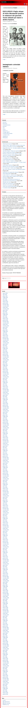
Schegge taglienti (6, 132)
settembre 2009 (6, 580)
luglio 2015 (5, 481)
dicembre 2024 (5, 321)
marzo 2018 (5, 436)
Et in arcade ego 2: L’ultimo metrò (9, 167)
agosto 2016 (5, 463)
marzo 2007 (5, 623)
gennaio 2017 (5, 456)
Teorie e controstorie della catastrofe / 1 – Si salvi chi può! (14, 162)
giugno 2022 (5, 364)
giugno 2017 (5, 449)
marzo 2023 (5, 351)
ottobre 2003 (5, 681)
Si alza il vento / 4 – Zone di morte (9, 175)
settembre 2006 (6, 631)
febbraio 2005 (5, 658)
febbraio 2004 (5, 675)
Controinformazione (6, 124)
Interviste (15, 21)
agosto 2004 (5, 667)
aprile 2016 (5, 468)
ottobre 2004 (5, 664)
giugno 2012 (5, 534)
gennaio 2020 (5, 405)
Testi (4, 127)
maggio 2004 (5, 671)
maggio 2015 (5, 484)
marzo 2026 (5, 300)
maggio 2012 (5, 535)
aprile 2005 (5, 655)
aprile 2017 (5, 451)
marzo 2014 (5, 504)
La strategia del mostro (7, 158)
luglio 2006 (5, 634)
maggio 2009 (5, 586)
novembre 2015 (6, 476)
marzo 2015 (5, 487)
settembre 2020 (6, 393)
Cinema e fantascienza (9, 152)
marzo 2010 (5, 572)
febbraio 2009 (5, 590)
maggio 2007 (5, 620)
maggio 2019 (5, 416)
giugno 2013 (5, 517)
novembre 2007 (6, 612)
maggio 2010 (5, 569)
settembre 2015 (6, 478)
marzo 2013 (5, 521)
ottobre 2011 (5, 545)
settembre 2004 (6, 665)
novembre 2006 (6, 629)
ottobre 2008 (5, 596)
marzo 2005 (5, 657)
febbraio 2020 (5, 403)
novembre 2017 (6, 442)
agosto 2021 (5, 378)
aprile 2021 (5, 383)
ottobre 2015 (5, 477)
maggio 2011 (5, 552)
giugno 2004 (5, 670)
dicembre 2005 (5, 644)
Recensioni (15, 68)
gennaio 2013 (5, 524)
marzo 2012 (5, 538)
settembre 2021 (6, 376)
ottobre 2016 (5, 460)
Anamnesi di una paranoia (8, 184)
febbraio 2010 (5, 573)
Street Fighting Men (6, 173)
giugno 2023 (5, 347)
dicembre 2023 (5, 338)
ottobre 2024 (5, 324)
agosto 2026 (5, 293)
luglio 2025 (5, 311)
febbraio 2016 (5, 471)
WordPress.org (6, 704)
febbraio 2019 (5, 420)
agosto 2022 (5, 361)
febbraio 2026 (5, 301)
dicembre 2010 (5, 559)
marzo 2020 (5, 402)
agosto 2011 (5, 548)
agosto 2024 (5, 327)
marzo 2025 (5, 317)
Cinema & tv (5, 130)
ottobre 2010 (5, 562)
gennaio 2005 (5, 660)
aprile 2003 (5, 689)
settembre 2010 (6, 563)
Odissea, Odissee (6, 156)
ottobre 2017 (5, 443)
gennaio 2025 (5, 320)
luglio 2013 (5, 515)
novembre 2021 (6, 374)
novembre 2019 (6, 408)
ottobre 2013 (5, 511)
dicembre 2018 (5, 423)
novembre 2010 (6, 561)
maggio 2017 (5, 450)
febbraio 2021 (5, 386)
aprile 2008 (5, 604)
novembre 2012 (6, 527)
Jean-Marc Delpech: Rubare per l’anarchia (11, 150)
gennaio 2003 (5, 694)
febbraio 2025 (5, 318)
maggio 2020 (5, 399)
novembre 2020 (6, 391)
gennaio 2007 (5, 626)
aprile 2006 (5, 638)
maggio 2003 (5, 688)
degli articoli (6, 701)
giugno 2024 (5, 330)
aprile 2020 (5, 400)
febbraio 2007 (5, 624)
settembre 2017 (6, 444)
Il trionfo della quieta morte (8, 159)
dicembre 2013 (5, 508)
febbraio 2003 (5, 692)
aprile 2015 (5, 485)
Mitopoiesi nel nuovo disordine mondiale (10, 166)
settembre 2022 (6, 359)
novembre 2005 (6, 646)
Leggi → (4, 59)
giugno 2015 (5, 483)
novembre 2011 (6, 544)
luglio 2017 (5, 447)
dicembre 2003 (5, 678)
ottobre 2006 (5, 630)
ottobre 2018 (5, 426)
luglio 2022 (5, 362)
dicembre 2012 (5, 525)
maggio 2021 (5, 382)
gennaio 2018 (5, 439)
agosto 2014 (5, 497)
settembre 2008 (6, 597)
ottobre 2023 (5, 341)
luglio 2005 (5, 651)
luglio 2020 (5, 396)
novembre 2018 (6, 425)
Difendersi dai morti (6, 182)
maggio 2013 (5, 518)
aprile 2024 (5, 332)
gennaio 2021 (5, 388)
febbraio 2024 (5, 335)
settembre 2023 (6, 342)
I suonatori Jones (6, 134)
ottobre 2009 (5, 579)
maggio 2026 (5, 297)
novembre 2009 (6, 578)
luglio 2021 (5, 379)
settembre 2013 (6, 512)
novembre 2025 (6, 306)
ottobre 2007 (5, 613)
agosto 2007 (5, 616)
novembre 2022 (6, 357)
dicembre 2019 (5, 406)
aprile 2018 (5, 434)
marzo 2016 (5, 470)
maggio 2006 (5, 637)
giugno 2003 (5, 687)
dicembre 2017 (5, 440)
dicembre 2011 (5, 542)
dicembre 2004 (5, 661)
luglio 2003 (5, 685)
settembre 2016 (6, 461)
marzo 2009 (5, 589)
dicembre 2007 (5, 610)
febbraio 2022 (5, 369)
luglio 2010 (5, 566)
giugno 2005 (5, 653)
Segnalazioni (5, 136)
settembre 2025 (6, 308)
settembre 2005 (6, 648)
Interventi (4, 122)
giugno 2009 (5, 585)
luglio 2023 (5, 345)
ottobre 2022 (5, 358)
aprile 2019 (5, 417)
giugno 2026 (5, 296)
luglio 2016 (5, 464)
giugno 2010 (5, 568)
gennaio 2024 (5, 337)
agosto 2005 (5, 650)
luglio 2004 (5, 668)
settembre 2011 (6, 546)
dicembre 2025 (5, 304)
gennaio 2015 (5, 490)
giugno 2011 (5, 551)
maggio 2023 (5, 348)
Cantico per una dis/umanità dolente (10, 186)
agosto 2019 (5, 412)
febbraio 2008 (5, 607)
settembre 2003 (6, 682)
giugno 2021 (5, 381)
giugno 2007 (5, 619)
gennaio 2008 (5, 609)
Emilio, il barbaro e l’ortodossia (9, 160)
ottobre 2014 (5, 494)
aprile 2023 (5, 349)
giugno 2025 (5, 313)
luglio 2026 (5, 294)
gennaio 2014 (5, 507)
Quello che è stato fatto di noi (8, 183)
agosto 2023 (5, 344)
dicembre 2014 (5, 491)
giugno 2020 (5, 398)
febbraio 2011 (5, 556)
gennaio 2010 (5, 575)
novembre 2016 (6, 459)
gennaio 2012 (5, 541)
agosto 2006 (5, 633)
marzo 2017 (5, 453)
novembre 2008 (6, 595)
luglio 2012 (5, 532)
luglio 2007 (5, 617)
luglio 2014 (5, 498)
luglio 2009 (5, 583)
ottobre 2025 (5, 307)
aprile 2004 (5, 672)
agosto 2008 (5, 599)
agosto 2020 (5, 395)
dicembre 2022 (5, 355)
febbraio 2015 (5, 488)
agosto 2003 (5, 684)
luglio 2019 (5, 413)
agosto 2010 (5, 565)
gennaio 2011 (5, 558)
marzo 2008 (5, 606)
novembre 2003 (6, 680)
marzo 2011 (5, 555)
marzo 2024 (5, 334)
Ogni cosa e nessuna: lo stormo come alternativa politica (14, 169)
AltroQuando (5, 137)
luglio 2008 (5, 600)
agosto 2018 (5, 429)
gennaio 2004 (5, 677)
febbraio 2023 (5, 352)
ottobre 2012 (5, 528)
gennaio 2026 (5, 303)
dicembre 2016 (5, 457)
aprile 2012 (5, 536)
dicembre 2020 (5, 389)
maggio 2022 (5, 365)
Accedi (4, 700)
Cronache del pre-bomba (7, 133)
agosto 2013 (5, 514)
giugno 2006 (5, 636)
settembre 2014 (6, 495)
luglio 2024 (5, 328)
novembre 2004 (6, 663)
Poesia (4, 129)
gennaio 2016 (5, 473)
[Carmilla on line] (14, 2)
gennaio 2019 (5, 422)
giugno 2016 (5, 466)
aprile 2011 (5, 553)
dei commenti (6, 703)
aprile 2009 (5, 587)
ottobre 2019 (5, 409)
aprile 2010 (5, 570)
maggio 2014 (5, 501)
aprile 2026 (5, 298)
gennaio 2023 (5, 354)
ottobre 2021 (5, 375)
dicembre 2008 (5, 593)
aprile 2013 (5, 519)
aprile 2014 (5, 502)
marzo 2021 (5, 385)
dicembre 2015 (5, 474)
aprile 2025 (5, 315)
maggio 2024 (5, 331)
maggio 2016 (5, 467)
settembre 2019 (6, 410)
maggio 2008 (5, 603)
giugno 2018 (5, 432)
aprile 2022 (5, 366)
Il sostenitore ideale (6, 187)
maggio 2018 (5, 433)
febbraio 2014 (5, 505)
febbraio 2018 (5, 437)
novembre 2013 (6, 510)
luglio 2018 (5, 430)
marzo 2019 (5, 419)
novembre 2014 (6, 493)
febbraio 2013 (5, 522)
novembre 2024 (6, 323)
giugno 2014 (5, 500)
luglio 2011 (5, 549)
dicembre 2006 (5, 627)
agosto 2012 (5, 531)
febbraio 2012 (5, 539)
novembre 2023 (6, 340)
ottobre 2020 (5, 392)
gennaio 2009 (5, 592)
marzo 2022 (5, 368)
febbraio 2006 (5, 641)
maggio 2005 (5, 654)
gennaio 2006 (5, 643)
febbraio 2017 (5, 454)
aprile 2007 (5, 621)
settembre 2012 (6, 529)
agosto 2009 (5, 582)
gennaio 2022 (5, 371)
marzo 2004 (5, 674)
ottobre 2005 (5, 647)
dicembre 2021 (5, 372)
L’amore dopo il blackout (7, 165)
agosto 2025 (5, 310)
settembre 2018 (6, 427)
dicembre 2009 (5, 576)
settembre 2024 (6, 325)
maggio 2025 (5, 314)
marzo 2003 (5, 691)
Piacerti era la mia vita (7, 143)
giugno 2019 (5, 415)
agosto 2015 (5, 480)
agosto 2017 (5, 446)
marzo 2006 (5, 640)
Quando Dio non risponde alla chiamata (10, 172)
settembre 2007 (6, 614)
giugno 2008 (5, 602)
